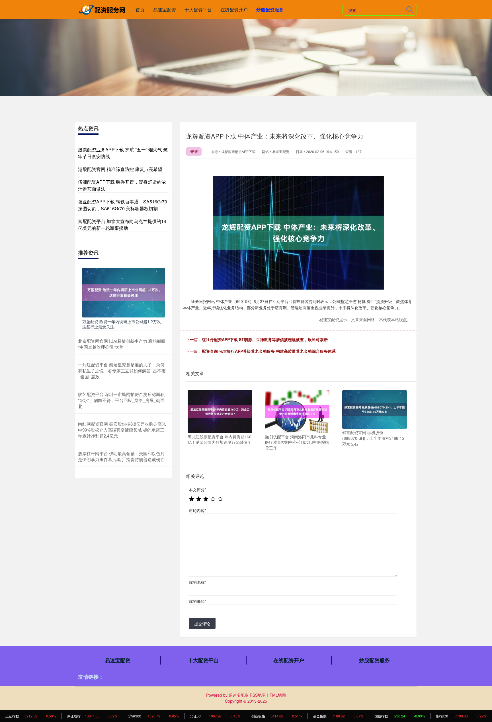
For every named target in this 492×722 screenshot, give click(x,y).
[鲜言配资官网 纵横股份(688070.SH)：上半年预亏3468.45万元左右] (374, 409)
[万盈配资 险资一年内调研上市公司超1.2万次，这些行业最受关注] (123, 292)
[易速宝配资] (103, 9)
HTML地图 (276, 695)
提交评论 (202, 623)
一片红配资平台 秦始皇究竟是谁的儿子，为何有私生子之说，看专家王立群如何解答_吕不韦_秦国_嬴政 (122, 370)
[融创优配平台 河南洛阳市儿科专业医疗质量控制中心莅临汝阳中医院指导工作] (297, 411)
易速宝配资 (164, 9)
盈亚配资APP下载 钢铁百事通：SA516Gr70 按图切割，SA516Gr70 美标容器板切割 (122, 205)
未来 (194, 151)
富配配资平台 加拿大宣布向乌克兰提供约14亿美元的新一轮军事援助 (122, 224)
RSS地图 (258, 695)
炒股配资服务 (270, 9)
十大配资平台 (198, 9)
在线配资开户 (234, 9)
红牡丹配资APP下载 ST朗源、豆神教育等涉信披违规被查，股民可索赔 (265, 339)
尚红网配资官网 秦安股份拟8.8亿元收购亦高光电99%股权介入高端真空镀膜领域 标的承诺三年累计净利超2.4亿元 (122, 430)
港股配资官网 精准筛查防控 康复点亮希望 (120, 169)
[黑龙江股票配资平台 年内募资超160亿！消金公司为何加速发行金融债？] (220, 411)
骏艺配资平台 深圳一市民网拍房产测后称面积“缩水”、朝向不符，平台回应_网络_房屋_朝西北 (121, 400)
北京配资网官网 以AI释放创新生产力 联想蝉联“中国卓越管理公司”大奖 (121, 344)
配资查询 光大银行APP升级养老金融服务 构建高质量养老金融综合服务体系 (269, 351)
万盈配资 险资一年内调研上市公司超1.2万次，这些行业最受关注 (123, 324)
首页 (140, 9)
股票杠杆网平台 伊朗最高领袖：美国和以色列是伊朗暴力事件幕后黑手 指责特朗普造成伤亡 (121, 456)
